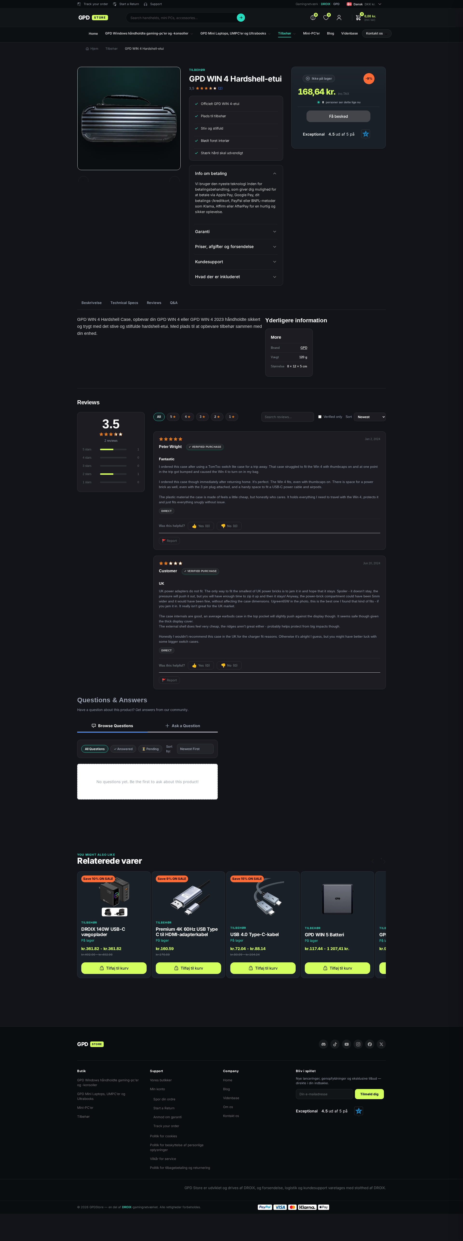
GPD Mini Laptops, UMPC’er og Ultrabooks (101, 1096)
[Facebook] (369, 1044)
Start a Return (164, 1108)
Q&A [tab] (174, 303)
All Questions (95, 749)
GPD (303, 348)
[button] (365, 17)
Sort (349, 417)
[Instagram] (358, 1044)
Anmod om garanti (167, 1117)
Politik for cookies (163, 1136)
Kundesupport (209, 261)
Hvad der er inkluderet (217, 276)
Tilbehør (111, 48)
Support (156, 4)
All (159, 417)
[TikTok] (335, 1044)
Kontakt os (231, 1116)
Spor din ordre (164, 1099)
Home (227, 1080)
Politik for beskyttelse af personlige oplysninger (177, 1147)
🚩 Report (169, 541)
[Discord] (323, 1044)
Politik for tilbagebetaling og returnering (180, 1168)
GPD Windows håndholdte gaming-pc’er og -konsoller (108, 1082)
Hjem (94, 48)
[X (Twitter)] (381, 1044)
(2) (220, 88)
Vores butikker (161, 1080)
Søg (241, 18)
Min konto (157, 1089)
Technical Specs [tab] (124, 303)
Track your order (166, 1126)
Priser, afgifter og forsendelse (224, 246)
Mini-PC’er (85, 1108)
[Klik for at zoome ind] (129, 118)
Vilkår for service (163, 1159)
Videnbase (231, 1098)
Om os (228, 1107)
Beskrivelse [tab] (92, 303)
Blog (226, 1089)
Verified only (333, 417)
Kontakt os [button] (374, 33)
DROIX (325, 4)
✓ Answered (123, 749)
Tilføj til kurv (117, 968)
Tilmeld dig (369, 1094)
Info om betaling (211, 173)
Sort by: (169, 749)
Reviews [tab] (154, 303)
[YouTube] (346, 1044)
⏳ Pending (150, 749)
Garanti (202, 231)
